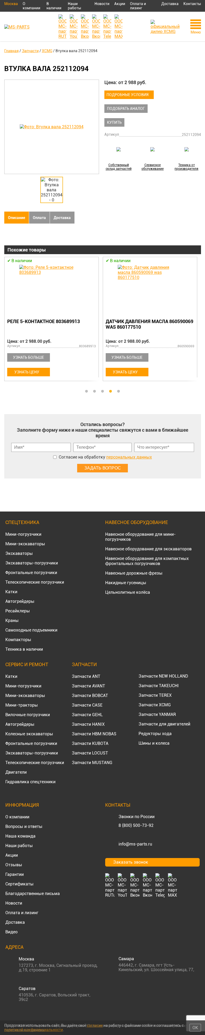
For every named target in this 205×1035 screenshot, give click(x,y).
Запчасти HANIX (88, 724)
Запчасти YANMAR (157, 714)
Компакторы (18, 639)
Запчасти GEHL (87, 714)
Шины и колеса (154, 743)
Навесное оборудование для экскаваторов (148, 548)
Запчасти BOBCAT (90, 695)
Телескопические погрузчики (34, 582)
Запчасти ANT (86, 676)
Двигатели (16, 772)
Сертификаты (19, 883)
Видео (11, 931)
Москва (11, 4)
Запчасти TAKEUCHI (159, 685)
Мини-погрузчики (23, 534)
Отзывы (13, 864)
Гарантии (14, 874)
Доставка (170, 4)
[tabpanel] (142, 320)
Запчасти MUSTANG (92, 762)
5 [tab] (118, 391)
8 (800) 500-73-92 (136, 825)
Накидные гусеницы (125, 582)
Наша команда (20, 836)
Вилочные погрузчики (27, 714)
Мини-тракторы (21, 705)
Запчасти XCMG (155, 704)
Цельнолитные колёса (127, 592)
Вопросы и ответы (23, 826)
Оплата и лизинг (138, 6)
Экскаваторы (19, 553)
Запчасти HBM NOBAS (94, 733)
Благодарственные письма (32, 893)
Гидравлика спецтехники (30, 781)
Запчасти (84, 664)
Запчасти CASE (87, 705)
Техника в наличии (24, 649)
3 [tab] (102, 391)
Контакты (192, 4)
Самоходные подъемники (31, 630)
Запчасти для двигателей (164, 724)
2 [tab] (94, 391)
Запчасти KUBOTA (90, 743)
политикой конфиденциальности (33, 1030)
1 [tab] (86, 391)
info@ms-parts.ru (135, 844)
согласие (95, 1025)
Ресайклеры (17, 610)
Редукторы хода (155, 733)
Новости (101, 4)
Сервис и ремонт (26, 664)
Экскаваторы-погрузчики (31, 563)
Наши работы (74, 6)
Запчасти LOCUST (90, 753)
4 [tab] (110, 391)
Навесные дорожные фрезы (134, 573)
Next (198, 322)
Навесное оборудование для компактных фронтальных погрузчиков (147, 561)
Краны (12, 620)
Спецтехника (22, 522)
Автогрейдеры (19, 601)
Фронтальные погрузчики (31, 572)
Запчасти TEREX (155, 695)
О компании (31, 6)
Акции (119, 4)
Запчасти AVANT (88, 685)
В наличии (53, 6)
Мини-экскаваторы (25, 543)
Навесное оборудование (136, 522)
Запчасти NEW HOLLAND (163, 676)
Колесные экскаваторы (29, 733)
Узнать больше (116, 357)
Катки (11, 591)
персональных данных (129, 457)
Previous (7, 322)
